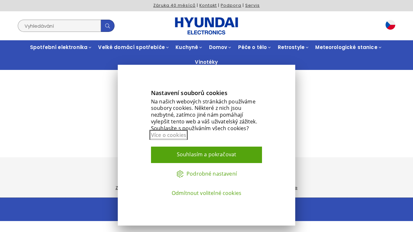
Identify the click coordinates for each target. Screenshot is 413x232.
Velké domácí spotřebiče (132, 47)
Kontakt (208, 5)
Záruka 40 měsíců (174, 5)
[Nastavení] (388, 26)
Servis (252, 5)
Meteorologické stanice (346, 47)
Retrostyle (292, 47)
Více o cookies (168, 135)
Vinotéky (206, 62)
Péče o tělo (253, 47)
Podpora (231, 5)
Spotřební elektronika (59, 47)
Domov (219, 47)
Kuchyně (187, 47)
